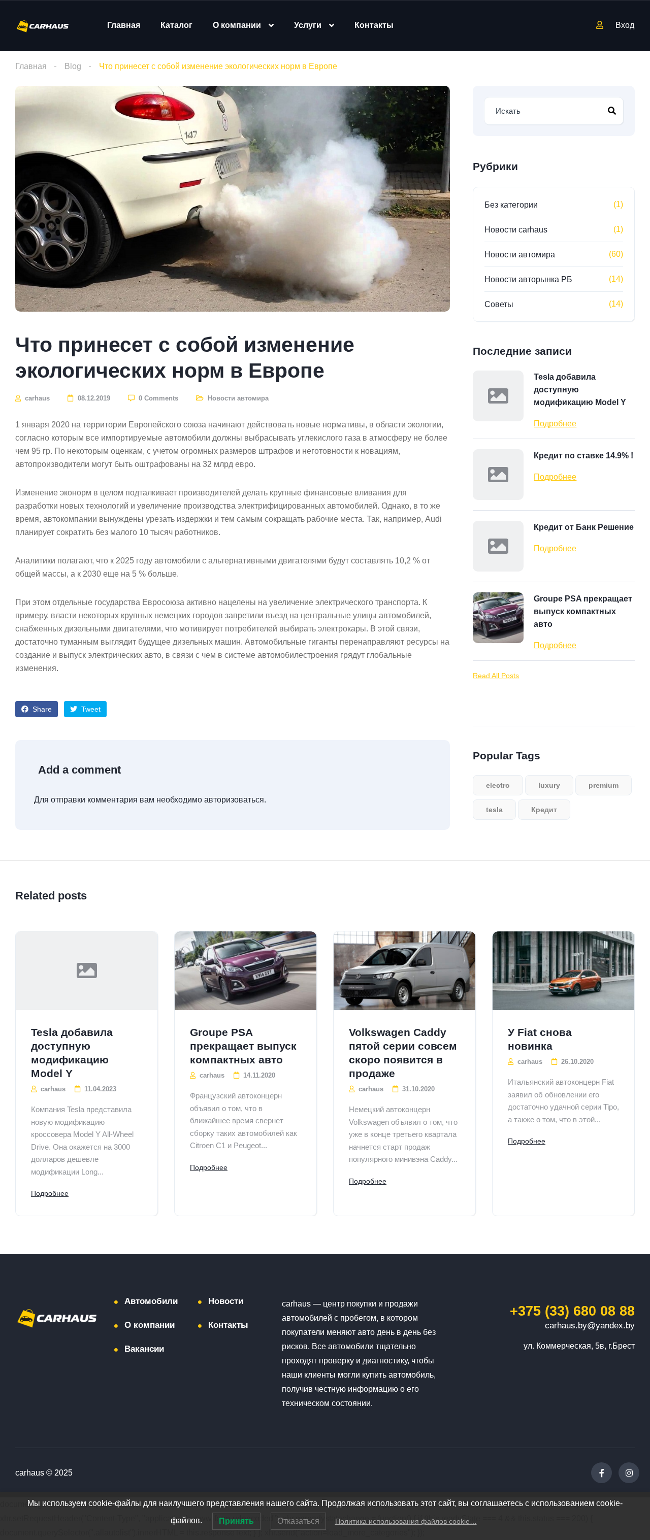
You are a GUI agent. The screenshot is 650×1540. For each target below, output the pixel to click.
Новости (225, 1301)
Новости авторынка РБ (528, 279)
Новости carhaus (515, 229)
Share (41, 709)
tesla (494, 810)
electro (498, 785)
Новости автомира (238, 398)
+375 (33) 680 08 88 (572, 1311)
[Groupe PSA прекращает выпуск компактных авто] (498, 617)
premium (604, 785)
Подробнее (555, 423)
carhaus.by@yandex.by (590, 1325)
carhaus (36, 398)
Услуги (307, 25)
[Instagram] (629, 1472)
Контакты (374, 25)
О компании (237, 25)
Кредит (544, 810)
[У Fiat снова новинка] (563, 970)
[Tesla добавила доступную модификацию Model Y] (498, 396)
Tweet (90, 709)
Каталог (176, 25)
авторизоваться (234, 799)
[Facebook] (601, 1472)
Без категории (511, 204)
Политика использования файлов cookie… (406, 1521)
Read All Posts (496, 676)
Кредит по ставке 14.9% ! (583, 455)
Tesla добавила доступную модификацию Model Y (580, 390)
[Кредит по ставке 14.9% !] (498, 474)
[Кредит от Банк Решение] (498, 546)
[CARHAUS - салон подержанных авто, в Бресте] (42, 25)
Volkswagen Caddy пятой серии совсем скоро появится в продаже (403, 1052)
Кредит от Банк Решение (584, 527)
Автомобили (151, 1301)
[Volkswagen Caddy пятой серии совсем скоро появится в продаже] (404, 970)
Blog (72, 66)
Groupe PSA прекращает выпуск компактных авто (583, 611)
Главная (123, 25)
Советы (498, 304)
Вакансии (144, 1349)
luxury (549, 785)
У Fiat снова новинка (540, 1039)
